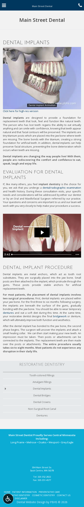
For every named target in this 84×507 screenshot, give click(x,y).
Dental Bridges (42, 395)
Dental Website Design (31, 502)
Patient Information (24, 491)
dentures (8, 312)
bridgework (60, 316)
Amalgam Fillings (42, 382)
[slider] (42, 106)
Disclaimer (21, 498)
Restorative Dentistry (42, 365)
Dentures (42, 415)
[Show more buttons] (77, 254)
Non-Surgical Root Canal (42, 409)
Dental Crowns (42, 402)
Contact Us (63, 495)
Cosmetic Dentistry (43, 495)
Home (7, 491)
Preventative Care (49, 491)
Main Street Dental (42, 19)
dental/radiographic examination (62, 187)
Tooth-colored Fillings (42, 375)
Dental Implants (42, 388)
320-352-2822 (44, 476)
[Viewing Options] (8, 499)
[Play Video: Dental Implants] (42, 232)
